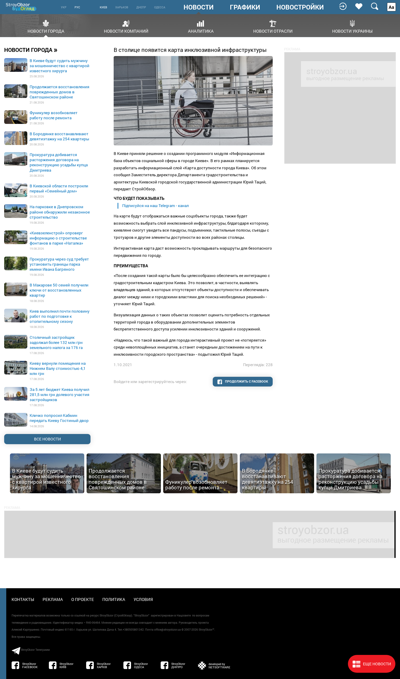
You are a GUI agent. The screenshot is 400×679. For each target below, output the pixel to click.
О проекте (82, 599)
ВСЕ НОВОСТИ (47, 439)
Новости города (46, 30)
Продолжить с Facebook (246, 381)
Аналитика (201, 30)
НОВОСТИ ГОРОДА (31, 49)
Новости (199, 7)
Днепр (141, 7)
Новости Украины (352, 30)
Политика (113, 599)
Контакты (23, 599)
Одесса (159, 7)
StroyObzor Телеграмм (35, 649)
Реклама (53, 599)
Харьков (121, 7)
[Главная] (21, 7)
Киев (103, 7)
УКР (63, 7)
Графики (245, 7)
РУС (77, 7)
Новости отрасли (273, 30)
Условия (143, 599)
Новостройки (300, 7)
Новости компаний (126, 30)
